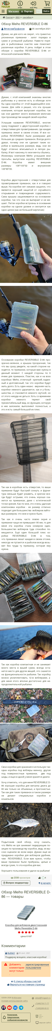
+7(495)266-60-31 (42, 1008)
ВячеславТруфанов (14, 28)
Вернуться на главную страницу (27, 984)
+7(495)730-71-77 (42, 1003)
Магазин (13, 11)
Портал (28, 11)
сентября (27, 17)
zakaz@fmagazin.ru (43, 997)
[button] (3, 1007)
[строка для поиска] (39, 11)
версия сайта (45, 1022)
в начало (46, 883)
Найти (46, 11)
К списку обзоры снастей (27, 981)
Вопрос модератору (17, 883)
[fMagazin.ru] (5, 4)
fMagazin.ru (4, 17)
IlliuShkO (11, 953)
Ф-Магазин (16, 997)
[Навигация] (3, 11)
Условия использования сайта (14, 1000)
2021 (18, 17)
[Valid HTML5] (37, 1016)
